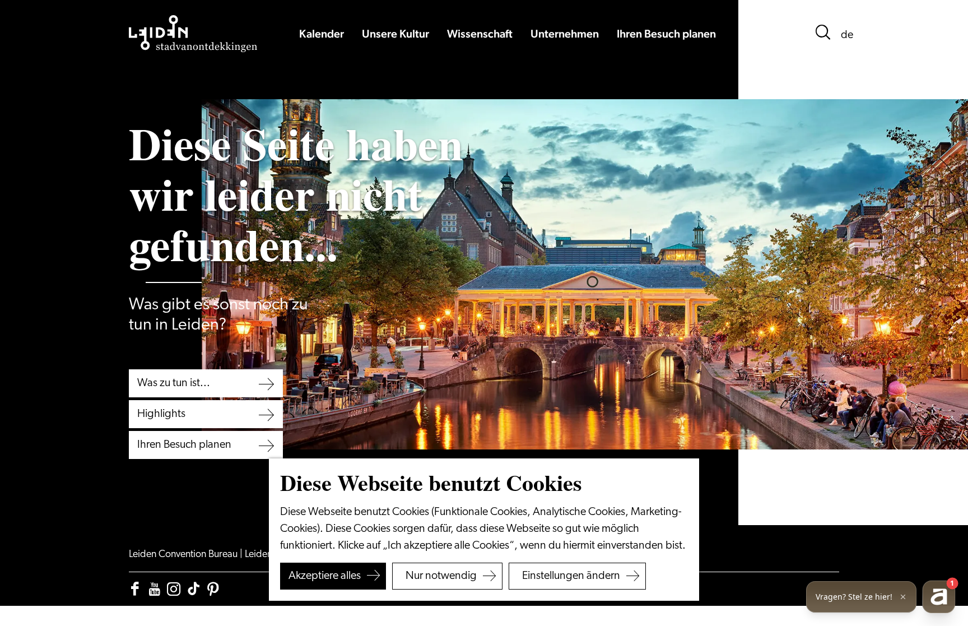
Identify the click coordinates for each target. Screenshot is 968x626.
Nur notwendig (441, 576)
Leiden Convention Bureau (184, 555)
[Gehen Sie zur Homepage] (193, 33)
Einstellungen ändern (571, 576)
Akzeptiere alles (324, 576)
